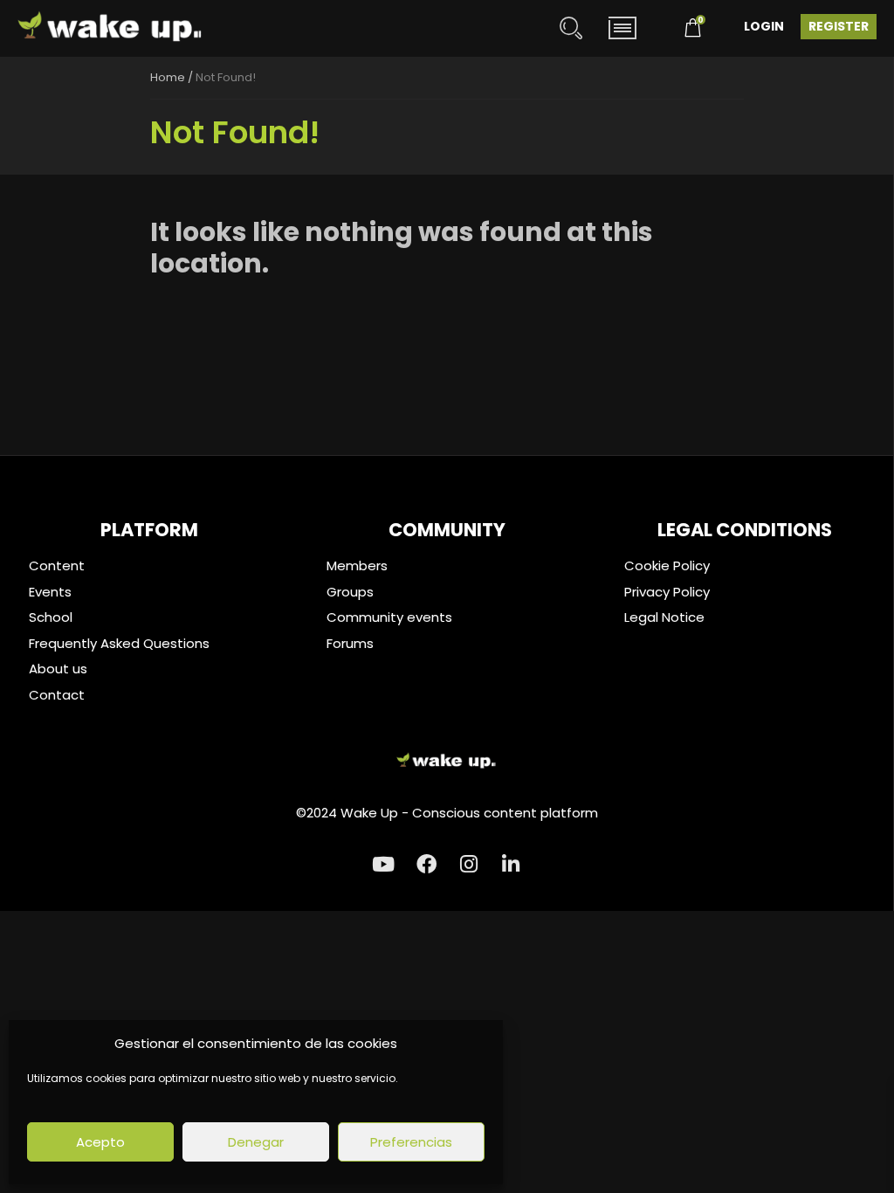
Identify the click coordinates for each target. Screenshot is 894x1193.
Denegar (256, 1142)
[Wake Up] (110, 27)
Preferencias (411, 1142)
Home (167, 77)
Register (838, 26)
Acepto (100, 1142)
